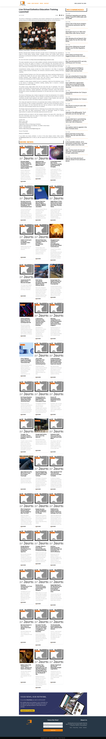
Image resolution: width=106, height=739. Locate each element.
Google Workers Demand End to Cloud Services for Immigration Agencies (26, 549)
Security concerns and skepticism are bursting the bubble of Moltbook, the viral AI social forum (26, 204)
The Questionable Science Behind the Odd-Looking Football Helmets (56, 627)
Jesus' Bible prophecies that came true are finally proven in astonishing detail (40, 361)
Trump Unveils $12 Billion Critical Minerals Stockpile (26, 281)
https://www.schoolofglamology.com (31, 128)
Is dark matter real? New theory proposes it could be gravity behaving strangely (56, 164)
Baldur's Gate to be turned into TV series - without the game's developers (26, 667)
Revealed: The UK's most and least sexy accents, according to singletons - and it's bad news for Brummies (41, 628)
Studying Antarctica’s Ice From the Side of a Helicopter (26, 587)
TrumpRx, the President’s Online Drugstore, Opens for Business (26, 436)
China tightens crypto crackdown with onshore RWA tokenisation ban (26, 360)
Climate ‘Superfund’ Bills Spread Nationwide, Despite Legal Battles (56, 667)
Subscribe (53, 730)
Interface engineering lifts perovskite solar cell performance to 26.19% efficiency (56, 549)
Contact (80, 727)
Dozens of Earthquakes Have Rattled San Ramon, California (56, 399)
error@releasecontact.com (25, 137)
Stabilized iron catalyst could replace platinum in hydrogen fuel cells (56, 511)
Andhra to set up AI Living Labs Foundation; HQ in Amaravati (26, 242)
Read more (23, 181)
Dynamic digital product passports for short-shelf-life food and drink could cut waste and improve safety (26, 165)
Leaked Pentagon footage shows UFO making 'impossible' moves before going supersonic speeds (56, 361)
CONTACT (46, 3)
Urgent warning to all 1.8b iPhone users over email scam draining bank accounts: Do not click (56, 588)
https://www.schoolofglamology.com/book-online (42, 59)
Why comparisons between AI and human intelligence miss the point (26, 511)
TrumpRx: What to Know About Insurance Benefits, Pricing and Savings (41, 548)
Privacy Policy (75, 727)
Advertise (85, 727)
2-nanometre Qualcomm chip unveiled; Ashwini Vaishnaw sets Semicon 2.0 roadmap (40, 322)
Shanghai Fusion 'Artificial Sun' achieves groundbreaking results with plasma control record (56, 243)
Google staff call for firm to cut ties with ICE (41, 436)
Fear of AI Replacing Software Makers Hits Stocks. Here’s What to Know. (41, 473)
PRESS (41, 3)
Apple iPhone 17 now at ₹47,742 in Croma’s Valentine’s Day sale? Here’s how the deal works (56, 204)
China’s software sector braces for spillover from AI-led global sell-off (26, 320)
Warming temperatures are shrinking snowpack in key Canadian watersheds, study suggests (56, 322)
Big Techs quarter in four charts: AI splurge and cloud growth (26, 627)
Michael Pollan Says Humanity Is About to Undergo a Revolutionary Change (41, 242)
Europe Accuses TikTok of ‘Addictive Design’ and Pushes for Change (41, 511)
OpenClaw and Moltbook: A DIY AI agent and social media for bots (40, 163)
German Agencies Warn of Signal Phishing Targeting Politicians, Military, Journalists (41, 204)
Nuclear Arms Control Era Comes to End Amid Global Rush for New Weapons (41, 587)
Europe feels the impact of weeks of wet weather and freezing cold (56, 282)
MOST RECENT (35, 3)
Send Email (24, 122)
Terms (71, 727)
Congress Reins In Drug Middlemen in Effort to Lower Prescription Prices (41, 399)
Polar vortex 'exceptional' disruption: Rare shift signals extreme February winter (41, 282)
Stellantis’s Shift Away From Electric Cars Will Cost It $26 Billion (56, 436)
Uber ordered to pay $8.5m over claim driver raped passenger (26, 473)
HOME (29, 3)
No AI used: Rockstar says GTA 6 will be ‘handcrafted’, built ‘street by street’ (26, 399)
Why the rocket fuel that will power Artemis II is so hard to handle (56, 473)
